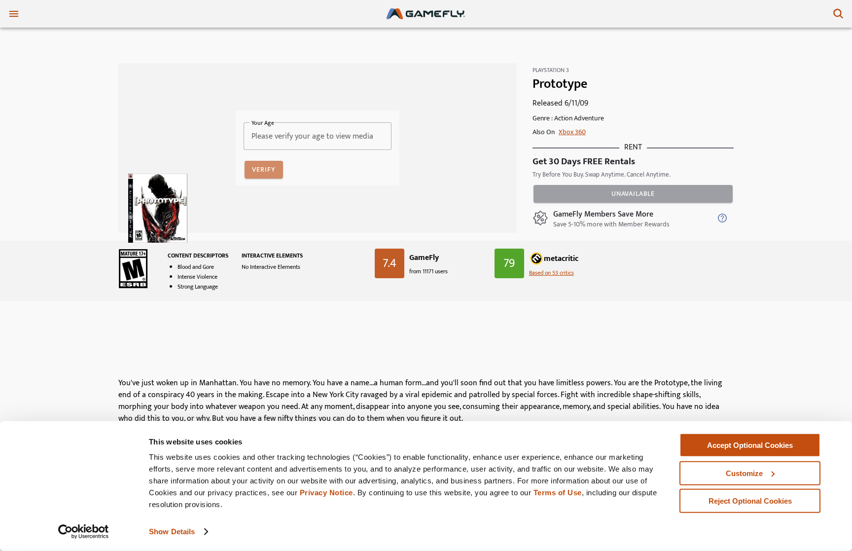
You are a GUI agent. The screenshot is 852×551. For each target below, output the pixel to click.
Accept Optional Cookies (750, 445)
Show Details (172, 531)
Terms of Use (557, 492)
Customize (744, 473)
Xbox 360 (572, 132)
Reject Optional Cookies (750, 501)
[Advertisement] (426, 343)
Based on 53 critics (551, 273)
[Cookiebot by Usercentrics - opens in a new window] (83, 531)
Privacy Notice (326, 492)
